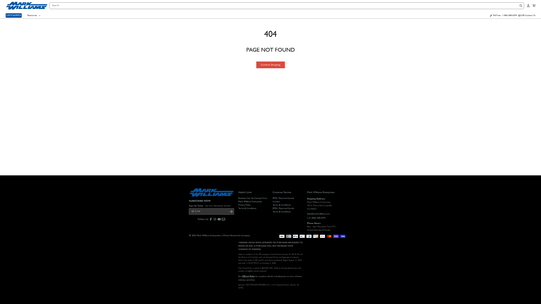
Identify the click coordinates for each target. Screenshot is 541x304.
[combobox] (287, 6)
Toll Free (505, 15)
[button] (534, 5)
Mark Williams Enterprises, (209, 235)
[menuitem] (34, 15)
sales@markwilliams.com (318, 214)
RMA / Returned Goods (283, 198)
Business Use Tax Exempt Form (252, 198)
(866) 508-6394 (318, 218)
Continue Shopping (270, 65)
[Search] (521, 6)
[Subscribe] (231, 211)
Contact (276, 202)
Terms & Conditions (247, 208)
